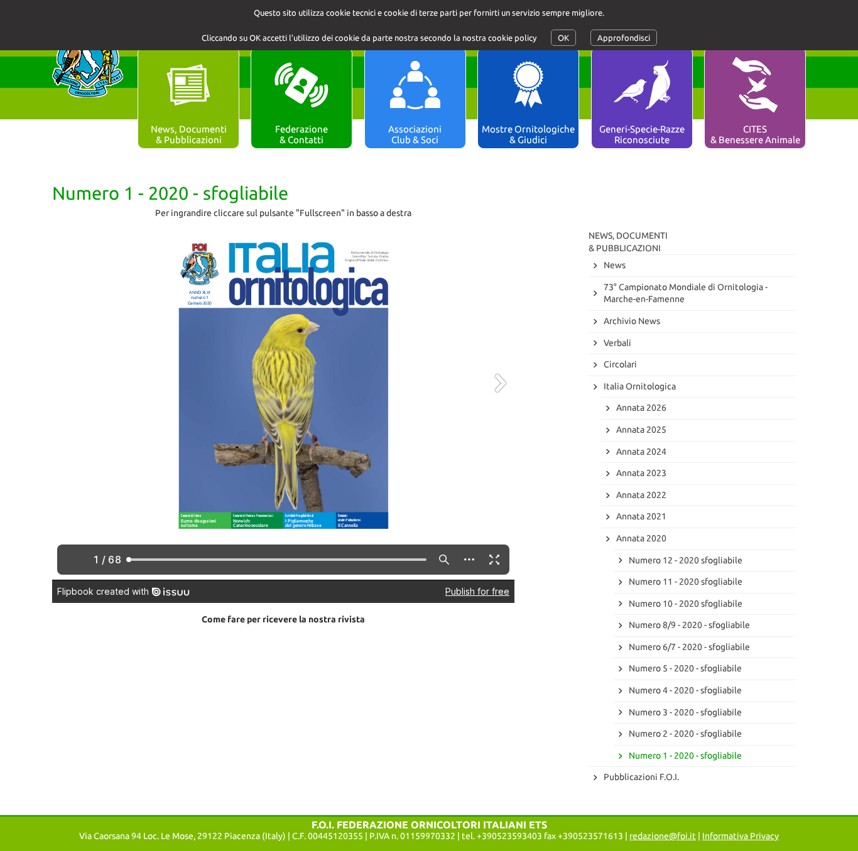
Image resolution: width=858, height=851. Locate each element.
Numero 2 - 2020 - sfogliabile (685, 734)
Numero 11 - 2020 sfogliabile (685, 582)
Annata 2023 (641, 473)
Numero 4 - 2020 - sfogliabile (685, 690)
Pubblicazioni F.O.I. (641, 777)
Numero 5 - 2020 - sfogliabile (685, 668)
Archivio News (632, 321)
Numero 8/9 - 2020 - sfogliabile (689, 625)
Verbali (617, 343)
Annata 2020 (641, 538)
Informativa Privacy (740, 836)
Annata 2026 (641, 408)
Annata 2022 (641, 495)
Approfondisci (623, 37)
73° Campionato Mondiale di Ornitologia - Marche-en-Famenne (686, 293)
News (615, 265)
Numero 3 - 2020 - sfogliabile (685, 712)
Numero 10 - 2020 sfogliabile (685, 604)
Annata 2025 (641, 430)
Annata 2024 (641, 452)
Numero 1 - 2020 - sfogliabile (685, 756)
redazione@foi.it (662, 836)
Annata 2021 (641, 516)
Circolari (620, 364)
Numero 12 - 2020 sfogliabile (685, 560)
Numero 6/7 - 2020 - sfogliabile (689, 647)
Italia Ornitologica (640, 386)
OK (563, 37)
